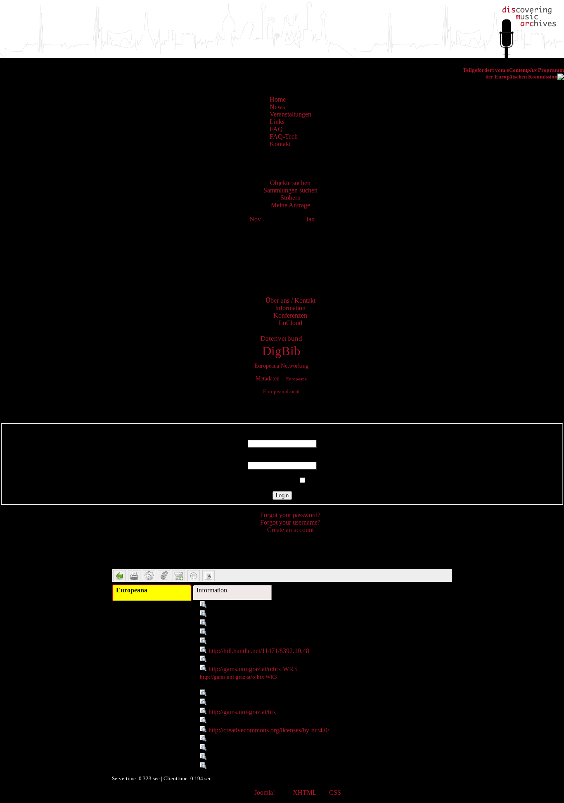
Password (282, 457)
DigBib (281, 351)
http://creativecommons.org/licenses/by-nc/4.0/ (269, 730)
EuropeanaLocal (281, 391)
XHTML (304, 792)
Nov (255, 219)
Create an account (290, 529)
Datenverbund (281, 338)
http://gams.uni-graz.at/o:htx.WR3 (253, 668)
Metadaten (268, 378)
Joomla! (264, 792)
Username (282, 436)
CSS (335, 792)
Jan (310, 219)
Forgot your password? (290, 514)
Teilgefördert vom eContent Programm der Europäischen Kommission (513, 73)
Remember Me (277, 480)
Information (212, 590)
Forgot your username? (290, 522)
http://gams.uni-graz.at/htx (242, 711)
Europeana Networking (281, 365)
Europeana (296, 378)
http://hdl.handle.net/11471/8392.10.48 (259, 650)
